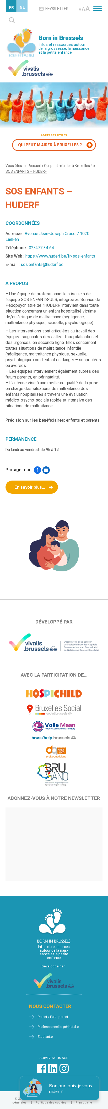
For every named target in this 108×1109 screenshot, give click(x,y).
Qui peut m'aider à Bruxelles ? (50, 144)
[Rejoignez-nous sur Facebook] (41, 1071)
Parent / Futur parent (53, 1017)
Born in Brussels (61, 38)
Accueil (35, 166)
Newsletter (56, 9)
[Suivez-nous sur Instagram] (64, 1071)
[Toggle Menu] (97, 8)
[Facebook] (37, 470)
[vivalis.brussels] (30, 61)
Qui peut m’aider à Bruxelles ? (68, 166)
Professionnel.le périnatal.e (58, 1027)
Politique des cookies (51, 1102)
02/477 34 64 (41, 247)
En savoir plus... (29, 487)
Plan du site (83, 1102)
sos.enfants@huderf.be (42, 264)
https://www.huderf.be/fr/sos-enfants (60, 256)
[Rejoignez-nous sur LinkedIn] (52, 1071)
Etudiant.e (45, 1037)
